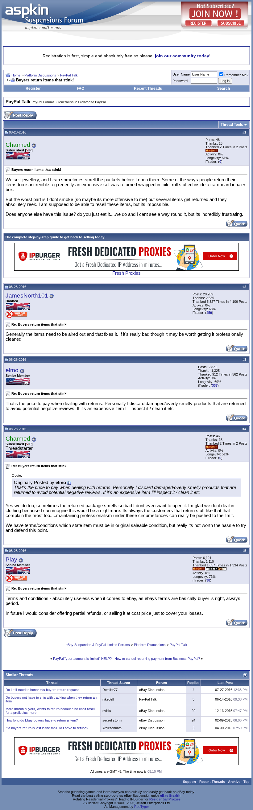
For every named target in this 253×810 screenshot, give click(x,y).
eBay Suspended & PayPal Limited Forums (98, 645)
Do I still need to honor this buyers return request (42, 690)
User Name (181, 74)
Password (180, 81)
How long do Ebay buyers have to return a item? (42, 720)
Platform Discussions (40, 75)
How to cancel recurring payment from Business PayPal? (157, 658)
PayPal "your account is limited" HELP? (82, 658)
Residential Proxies (164, 799)
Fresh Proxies (126, 273)
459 (209, 313)
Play (11, 559)
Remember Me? (236, 75)
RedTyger (141, 806)
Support (189, 781)
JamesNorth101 (27, 295)
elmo (12, 370)
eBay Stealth (170, 795)
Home (15, 75)
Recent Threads (148, 88)
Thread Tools (232, 124)
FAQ (80, 88)
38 (208, 580)
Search (223, 88)
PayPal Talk (69, 75)
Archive (234, 781)
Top (246, 781)
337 (215, 385)
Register (33, 88)
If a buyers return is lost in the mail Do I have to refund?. (47, 728)
